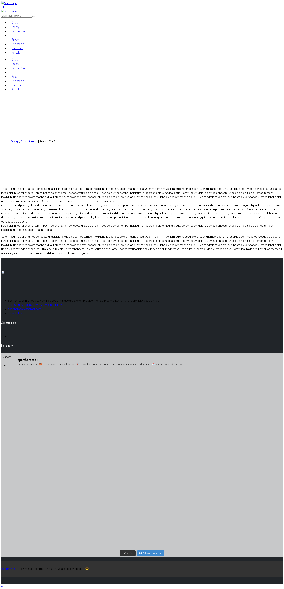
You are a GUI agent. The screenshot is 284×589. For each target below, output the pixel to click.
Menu (4, 7)
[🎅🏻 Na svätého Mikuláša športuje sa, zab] (47, 523)
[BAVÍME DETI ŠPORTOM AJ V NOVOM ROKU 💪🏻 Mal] (142, 482)
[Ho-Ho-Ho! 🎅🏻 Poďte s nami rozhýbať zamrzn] (142, 527)
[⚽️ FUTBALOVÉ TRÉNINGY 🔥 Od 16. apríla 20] (142, 392)
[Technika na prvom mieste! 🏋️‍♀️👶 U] (47, 486)
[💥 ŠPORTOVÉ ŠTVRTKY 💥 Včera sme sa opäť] (236, 531)
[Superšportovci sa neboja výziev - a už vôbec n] (47, 394)
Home (5, 141)
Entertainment (29, 141)
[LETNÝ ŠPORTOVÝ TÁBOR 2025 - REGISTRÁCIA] (236, 415)
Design (15, 141)
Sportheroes (8, 568)
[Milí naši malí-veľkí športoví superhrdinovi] (236, 470)
